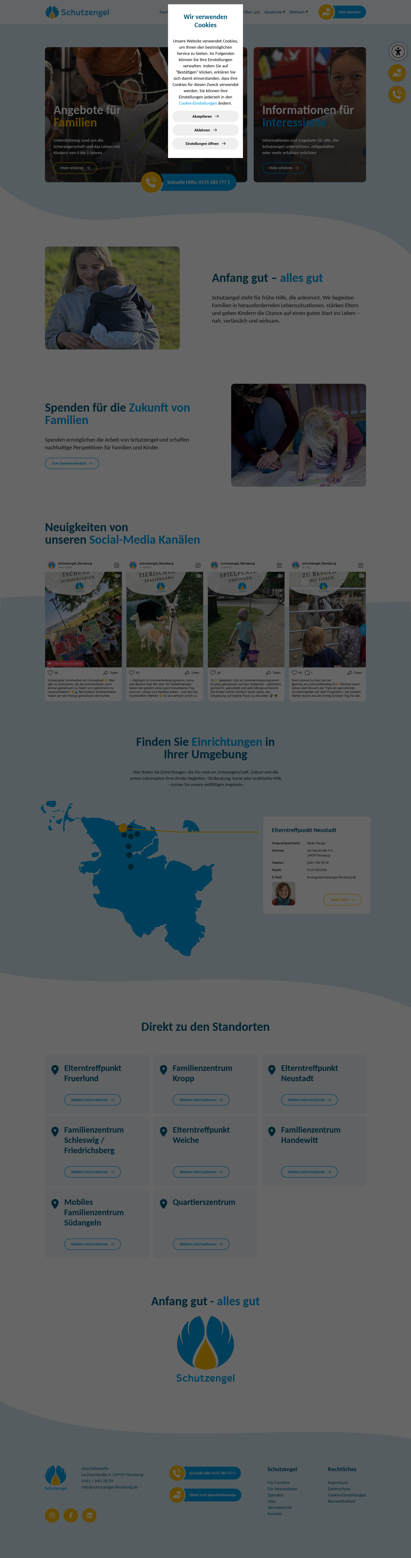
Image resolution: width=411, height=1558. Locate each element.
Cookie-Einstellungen (198, 103)
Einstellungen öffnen (203, 143)
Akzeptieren (202, 116)
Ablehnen (202, 130)
